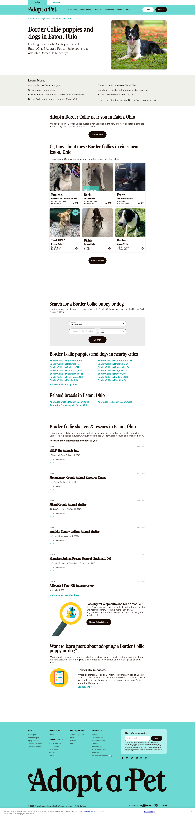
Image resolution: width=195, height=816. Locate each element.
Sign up (161, 9)
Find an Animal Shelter (98, 622)
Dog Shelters (54, 746)
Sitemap (95, 735)
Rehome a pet (33, 738)
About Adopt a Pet (77, 735)
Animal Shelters (55, 743)
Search (97, 339)
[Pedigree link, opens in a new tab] (156, 805)
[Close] (191, 811)
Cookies (95, 744)
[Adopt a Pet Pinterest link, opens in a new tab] (132, 758)
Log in (51, 755)
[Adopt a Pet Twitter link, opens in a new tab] (127, 758)
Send (157, 738)
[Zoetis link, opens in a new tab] (164, 805)
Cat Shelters (53, 749)
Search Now (97, 135)
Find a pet (32, 735)
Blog (72, 738)
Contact (73, 741)
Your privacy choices (100, 756)
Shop (128, 9)
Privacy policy (97, 738)
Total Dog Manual (35, 744)
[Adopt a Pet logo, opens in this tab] (97, 784)
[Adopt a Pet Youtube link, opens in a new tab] (137, 758)
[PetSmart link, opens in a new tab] (145, 805)
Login (148, 9)
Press (72, 744)
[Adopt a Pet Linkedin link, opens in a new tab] (146, 758)
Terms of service (98, 741)
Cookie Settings (80, 806)
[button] (73, 203)
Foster (120, 9)
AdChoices (96, 753)
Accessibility (97, 747)
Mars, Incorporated (99, 750)
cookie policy (90, 811)
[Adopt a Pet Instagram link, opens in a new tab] (142, 758)
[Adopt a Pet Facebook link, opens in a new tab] (123, 758)
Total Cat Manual (34, 747)
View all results (97, 261)
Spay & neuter (33, 741)
